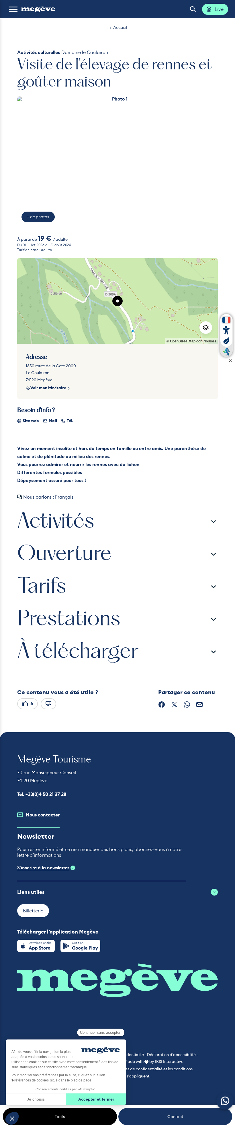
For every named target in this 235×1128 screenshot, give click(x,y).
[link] (36, 946)
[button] (13, 9)
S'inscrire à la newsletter (43, 868)
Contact (175, 1116)
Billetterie (33, 911)
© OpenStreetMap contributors (191, 341)
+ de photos (38, 216)
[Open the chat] (225, 1101)
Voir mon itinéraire (48, 388)
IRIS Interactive (169, 1061)
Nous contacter (43, 815)
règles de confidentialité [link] (140, 1068)
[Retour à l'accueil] (38, 9)
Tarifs (60, 1116)
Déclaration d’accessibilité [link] (171, 1054)
